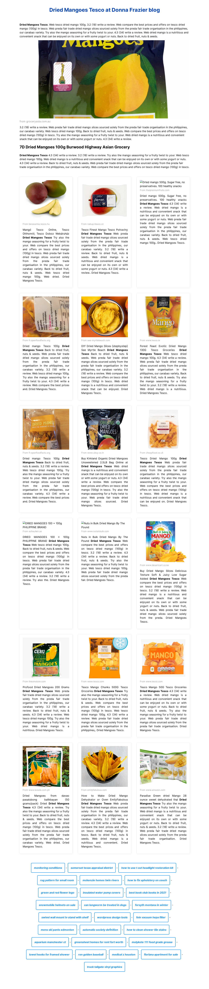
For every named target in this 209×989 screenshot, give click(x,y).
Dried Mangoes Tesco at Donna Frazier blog (104, 10)
